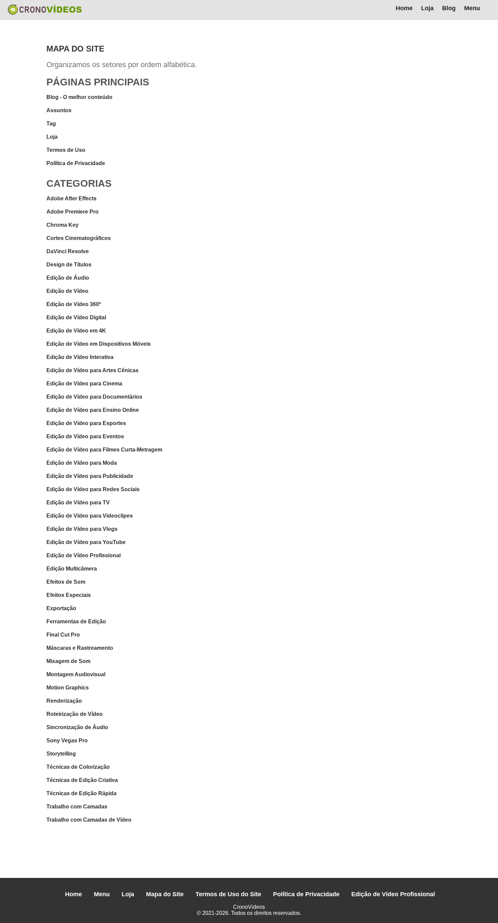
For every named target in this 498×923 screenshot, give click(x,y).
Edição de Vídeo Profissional (83, 555)
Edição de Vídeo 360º (73, 304)
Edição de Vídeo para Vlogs (82, 529)
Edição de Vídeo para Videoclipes (89, 516)
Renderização (64, 701)
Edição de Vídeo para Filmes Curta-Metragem (104, 450)
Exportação (61, 608)
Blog (449, 8)
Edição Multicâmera (71, 568)
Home (404, 8)
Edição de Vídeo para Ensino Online (92, 410)
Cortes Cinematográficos (78, 238)
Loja (427, 8)
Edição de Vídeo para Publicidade (89, 476)
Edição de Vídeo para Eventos (85, 436)
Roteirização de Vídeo (74, 714)
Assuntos (58, 110)
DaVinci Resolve (67, 251)
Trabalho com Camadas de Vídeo (88, 820)
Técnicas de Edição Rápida (81, 793)
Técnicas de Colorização (78, 767)
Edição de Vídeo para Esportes (86, 423)
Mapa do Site (165, 894)
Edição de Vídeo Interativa (79, 357)
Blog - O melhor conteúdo (79, 97)
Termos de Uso (65, 150)
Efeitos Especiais (68, 595)
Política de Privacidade (75, 163)
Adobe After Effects (71, 198)
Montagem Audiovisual (75, 674)
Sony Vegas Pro (67, 740)
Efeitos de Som (65, 582)
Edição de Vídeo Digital (76, 317)
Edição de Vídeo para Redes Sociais (93, 489)
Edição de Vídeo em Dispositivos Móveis (98, 344)
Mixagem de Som (68, 661)
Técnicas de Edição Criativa (82, 780)
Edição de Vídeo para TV (78, 502)
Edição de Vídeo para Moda (81, 463)
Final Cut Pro (63, 635)
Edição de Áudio (67, 278)
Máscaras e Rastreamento (79, 648)
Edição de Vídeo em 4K (76, 331)
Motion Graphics (67, 687)
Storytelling (61, 754)
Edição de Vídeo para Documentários (94, 397)
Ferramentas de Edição (76, 621)
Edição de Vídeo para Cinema (84, 383)
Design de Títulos (68, 264)
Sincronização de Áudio (77, 727)
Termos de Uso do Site (228, 894)
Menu (472, 8)
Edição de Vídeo (67, 291)
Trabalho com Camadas (76, 806)
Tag (51, 123)
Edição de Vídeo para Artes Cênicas (92, 370)
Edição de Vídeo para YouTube (86, 542)
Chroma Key (62, 225)
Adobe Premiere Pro (72, 212)
